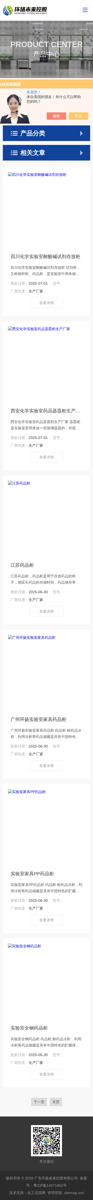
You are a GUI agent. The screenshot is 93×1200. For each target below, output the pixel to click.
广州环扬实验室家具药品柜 (38, 719)
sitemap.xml (74, 1193)
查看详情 (46, 303)
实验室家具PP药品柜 (32, 873)
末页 (55, 1102)
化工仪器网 (36, 1193)
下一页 (39, 1102)
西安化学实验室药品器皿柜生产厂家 (46, 410)
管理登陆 (55, 1193)
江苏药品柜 (22, 565)
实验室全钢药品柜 (29, 1028)
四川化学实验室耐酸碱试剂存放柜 (45, 256)
